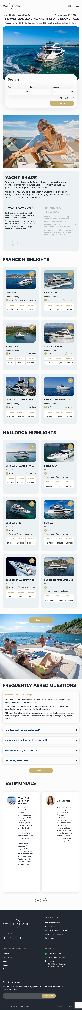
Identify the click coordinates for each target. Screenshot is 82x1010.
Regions (11, 87)
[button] (8, 243)
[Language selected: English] (71, 6)
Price (32, 87)
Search (62, 103)
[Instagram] (10, 938)
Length (56, 87)
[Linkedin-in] (15, 938)
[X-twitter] (21, 938)
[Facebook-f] (4, 938)
